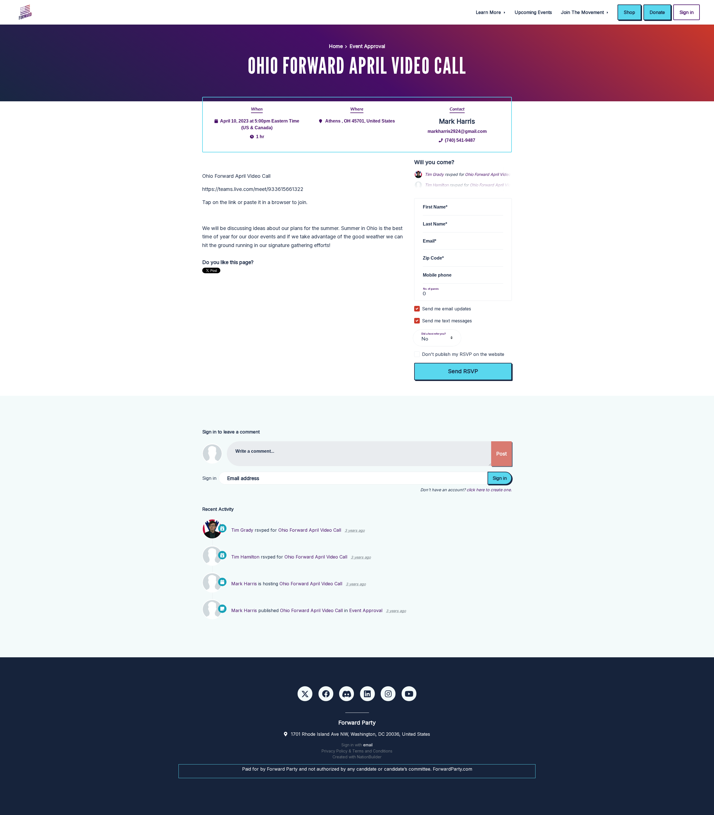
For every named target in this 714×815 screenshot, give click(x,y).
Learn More (489, 12)
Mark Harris (244, 583)
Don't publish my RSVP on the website (463, 354)
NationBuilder (369, 756)
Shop (629, 12)
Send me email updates (446, 308)
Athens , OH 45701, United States (360, 120)
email (368, 744)
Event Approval (367, 46)
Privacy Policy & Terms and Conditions (357, 751)
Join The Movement (583, 12)
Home (336, 46)
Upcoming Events (533, 12)
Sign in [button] (686, 12)
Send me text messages (447, 320)
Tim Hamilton (245, 557)
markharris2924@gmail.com (457, 131)
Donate (657, 12)
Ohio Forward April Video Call (491, 174)
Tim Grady (434, 174)
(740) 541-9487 (460, 140)
